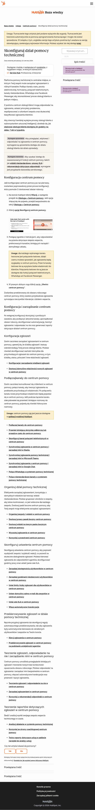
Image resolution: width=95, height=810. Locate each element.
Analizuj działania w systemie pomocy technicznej (31, 724)
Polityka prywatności (46, 791)
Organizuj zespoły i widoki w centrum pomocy (29, 514)
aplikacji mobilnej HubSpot (20, 417)
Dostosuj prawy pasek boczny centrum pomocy (30, 519)
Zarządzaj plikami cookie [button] (48, 796)
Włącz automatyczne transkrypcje (24, 607)
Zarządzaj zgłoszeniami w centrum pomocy (28, 692)
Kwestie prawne (44, 787)
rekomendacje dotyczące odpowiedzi (23, 166)
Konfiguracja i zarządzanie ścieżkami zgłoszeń (29, 363)
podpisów (41, 67)
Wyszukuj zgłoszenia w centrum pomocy (27, 533)
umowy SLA (37, 163)
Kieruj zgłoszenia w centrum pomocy (25, 638)
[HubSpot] (3, 3)
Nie (21, 751)
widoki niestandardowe (20, 163)
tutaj (79, 43)
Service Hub (15, 73)
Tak (10, 751)
